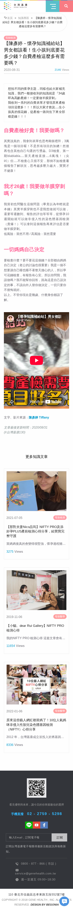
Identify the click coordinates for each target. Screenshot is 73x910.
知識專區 (23, 17)
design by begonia (45, 904)
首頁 (10, 17)
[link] (39, 417)
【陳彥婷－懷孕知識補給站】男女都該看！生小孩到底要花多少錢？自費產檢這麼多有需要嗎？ (32, 22)
